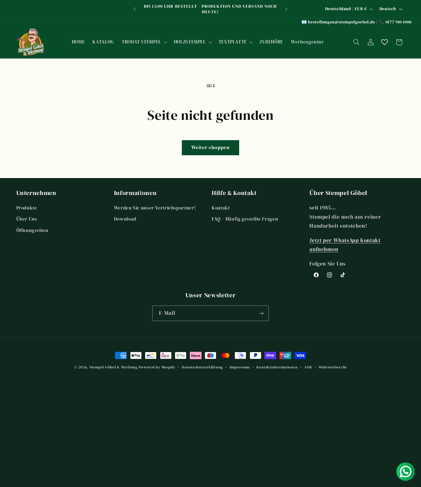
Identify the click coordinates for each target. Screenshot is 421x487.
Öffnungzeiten (32, 230)
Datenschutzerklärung (202, 367)
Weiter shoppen (210, 147)
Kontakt (221, 208)
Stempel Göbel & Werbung (113, 367)
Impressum (240, 367)
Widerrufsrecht (333, 367)
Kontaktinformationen (277, 367)
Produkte (26, 208)
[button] (144, 42)
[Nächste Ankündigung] (286, 9)
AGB (308, 367)
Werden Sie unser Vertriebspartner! (155, 208)
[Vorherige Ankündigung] (134, 9)
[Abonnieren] (261, 313)
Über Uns (26, 219)
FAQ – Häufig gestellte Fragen (245, 219)
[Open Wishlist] (385, 42)
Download (125, 219)
